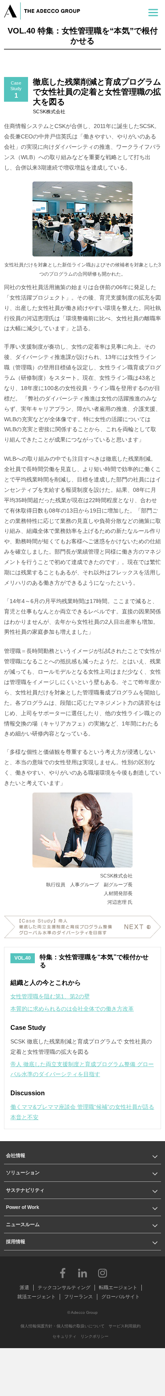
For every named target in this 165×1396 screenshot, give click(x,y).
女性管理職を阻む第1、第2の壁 (50, 996)
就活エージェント (36, 1296)
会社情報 (15, 1155)
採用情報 (15, 1241)
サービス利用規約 (125, 1326)
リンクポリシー (94, 1336)
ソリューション (23, 1172)
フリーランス (78, 1296)
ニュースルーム (23, 1224)
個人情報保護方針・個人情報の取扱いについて (62, 1326)
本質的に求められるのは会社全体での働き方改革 (72, 1009)
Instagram (103, 1273)
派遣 (24, 1287)
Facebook (62, 1273)
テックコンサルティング (64, 1287)
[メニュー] (153, 11)
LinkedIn (82, 1273)
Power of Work (22, 1207)
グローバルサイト (120, 1296)
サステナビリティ (25, 1190)
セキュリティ (64, 1336)
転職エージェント (118, 1287)
